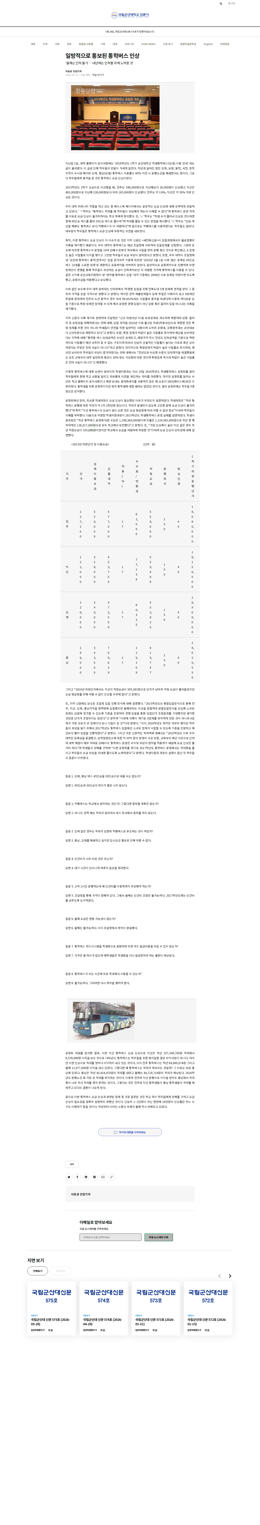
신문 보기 (168, 44)
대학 (33, 44)
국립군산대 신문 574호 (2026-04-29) (102, 1321)
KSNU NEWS (148, 44)
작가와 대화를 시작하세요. (132, 1132)
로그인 (231, 3)
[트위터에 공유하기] (69, 1177)
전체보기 (37, 1271)
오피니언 (129, 44)
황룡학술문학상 (188, 44)
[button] (230, 1276)
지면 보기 (61, 1271)
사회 (57, 44)
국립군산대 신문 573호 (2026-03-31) (154, 1321)
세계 (115, 44)
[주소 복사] (111, 1177)
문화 (69, 44)
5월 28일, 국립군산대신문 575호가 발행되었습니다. (130, 31)
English (208, 44)
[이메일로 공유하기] (102, 1177)
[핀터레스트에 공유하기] (94, 1177)
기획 (103, 44)
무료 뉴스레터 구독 (158, 1237)
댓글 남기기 (98, 74)
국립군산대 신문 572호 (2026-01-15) (206, 1321)
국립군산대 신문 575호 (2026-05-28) (50, 1321)
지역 (45, 44)
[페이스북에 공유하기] (77, 1177)
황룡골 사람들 (86, 44)
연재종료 (224, 44)
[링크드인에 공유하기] (85, 1177)
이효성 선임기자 (80, 1194)
